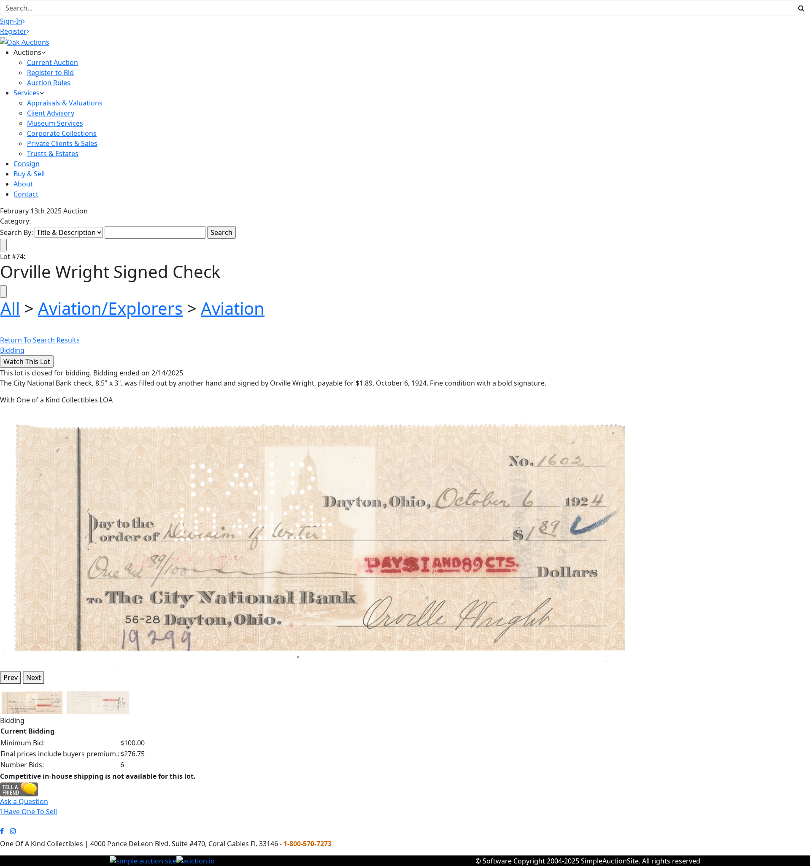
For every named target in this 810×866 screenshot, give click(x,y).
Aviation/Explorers (110, 308)
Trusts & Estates (52, 153)
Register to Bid (50, 72)
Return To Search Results (40, 340)
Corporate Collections (62, 133)
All (10, 308)
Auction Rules (48, 82)
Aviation (233, 308)
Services (27, 92)
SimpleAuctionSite (610, 861)
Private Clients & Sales (62, 143)
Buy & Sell (29, 173)
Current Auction (52, 62)
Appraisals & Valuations (65, 103)
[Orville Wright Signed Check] (319, 537)
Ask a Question (24, 801)
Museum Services (55, 123)
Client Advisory (50, 113)
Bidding (12, 350)
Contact (26, 194)
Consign (27, 163)
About (23, 184)
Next (33, 677)
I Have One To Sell (28, 811)
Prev (10, 677)
